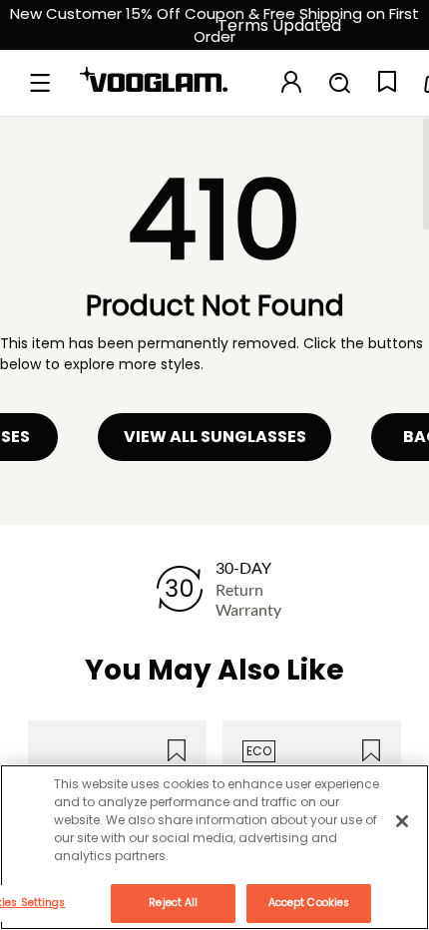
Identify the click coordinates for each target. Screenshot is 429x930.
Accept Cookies (308, 902)
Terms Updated (279, 25)
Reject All (173, 902)
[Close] (402, 821)
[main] (214, 847)
